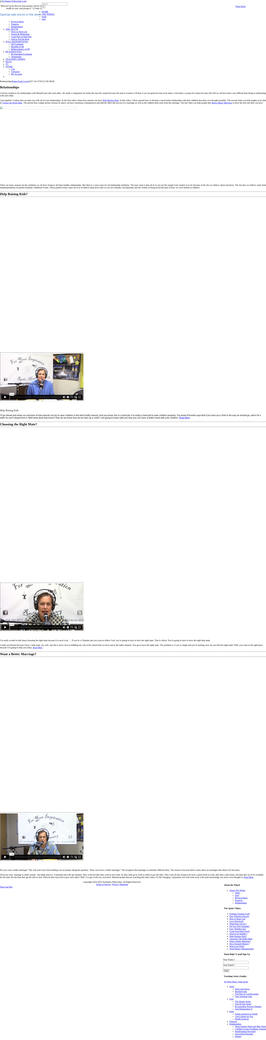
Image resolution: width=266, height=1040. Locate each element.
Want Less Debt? (236, 946)
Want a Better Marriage (221, 103)
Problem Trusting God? (239, 914)
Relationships (241, 903)
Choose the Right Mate (12, 103)
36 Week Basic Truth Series (236, 982)
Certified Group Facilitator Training (250, 1029)
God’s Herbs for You (244, 1016)
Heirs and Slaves (242, 989)
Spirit (237, 893)
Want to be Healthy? (238, 934)
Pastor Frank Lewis (20, 81)
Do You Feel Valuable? (239, 926)
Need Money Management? (241, 949)
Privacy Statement (120, 884)
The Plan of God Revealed (246, 994)
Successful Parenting (244, 1034)
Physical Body (241, 898)
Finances (239, 900)
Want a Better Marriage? (240, 941)
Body (231, 1011)
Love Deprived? (236, 921)
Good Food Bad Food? (239, 931)
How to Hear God (237, 919)
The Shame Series (243, 1001)
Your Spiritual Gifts (243, 996)
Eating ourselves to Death (246, 1014)
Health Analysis (242, 1019)
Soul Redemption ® (243, 1009)
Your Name (229, 959)
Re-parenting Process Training (248, 1006)
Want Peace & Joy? (237, 924)
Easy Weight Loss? (237, 929)
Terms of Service (103, 884)
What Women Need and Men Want (250, 1026)
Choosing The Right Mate (240, 939)
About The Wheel (237, 890)
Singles (238, 1036)
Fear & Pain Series (243, 1004)
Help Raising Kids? (238, 936)
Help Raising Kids (111, 100)
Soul (237, 895)
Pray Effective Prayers (239, 916)
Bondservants (241, 991)
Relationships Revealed (245, 1031)
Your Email (229, 965)
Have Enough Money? (239, 944)
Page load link (6, 887)
